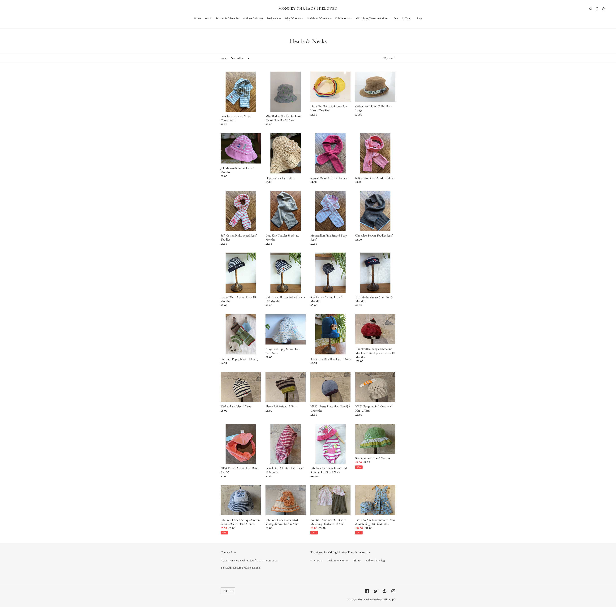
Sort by (224, 58)
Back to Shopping (375, 560)
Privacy (357, 560)
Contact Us (316, 560)
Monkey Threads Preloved (308, 8)
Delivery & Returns (338, 560)
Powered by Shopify (386, 599)
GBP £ (227, 590)
